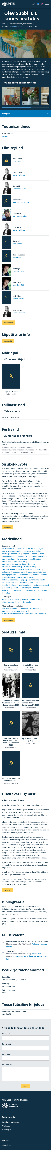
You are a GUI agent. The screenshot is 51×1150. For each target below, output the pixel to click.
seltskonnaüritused (41, 585)
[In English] (42, 4)
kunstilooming (35, 559)
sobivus (16, 588)
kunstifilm (5, 611)
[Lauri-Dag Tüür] (6, 270)
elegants (26, 554)
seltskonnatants (25, 585)
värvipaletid (26, 602)
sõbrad (36, 588)
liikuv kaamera (40, 614)
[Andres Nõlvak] (6, 297)
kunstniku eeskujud (25, 569)
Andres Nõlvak (18, 299)
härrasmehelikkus (8, 556)
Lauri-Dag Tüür (18, 271)
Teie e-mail (6, 1044)
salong (13, 585)
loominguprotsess (9, 574)
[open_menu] (47, 4)
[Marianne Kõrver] (6, 174)
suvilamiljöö (26, 588)
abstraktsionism (8, 548)
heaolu (34, 554)
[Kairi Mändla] (6, 242)
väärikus (7, 593)
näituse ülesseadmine (10, 580)
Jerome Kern (36, 954)
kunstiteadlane (19, 561)
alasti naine (30, 548)
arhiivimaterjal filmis (9, 608)
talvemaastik (30, 590)
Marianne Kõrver (16, 26)
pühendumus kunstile (37, 580)
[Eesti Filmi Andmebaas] (8, 4)
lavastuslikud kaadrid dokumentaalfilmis (17, 614)
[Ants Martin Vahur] (6, 215)
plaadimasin (35, 599)
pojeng (24, 580)
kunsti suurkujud (38, 556)
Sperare (5, 136)
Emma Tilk (17, 257)
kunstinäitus (6, 561)
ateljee (40, 548)
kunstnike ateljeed (31, 567)
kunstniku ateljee (8, 569)
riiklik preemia (35, 582)
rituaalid (5, 585)
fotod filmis (34, 608)
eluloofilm (24, 608)
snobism (7, 588)
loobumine (6, 572)
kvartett (38, 569)
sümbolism (18, 590)
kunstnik (31, 564)
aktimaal (20, 548)
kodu (28, 556)
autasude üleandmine (32, 551)
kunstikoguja (22, 559)
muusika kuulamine (40, 574)
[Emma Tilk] (6, 256)
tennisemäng (42, 590)
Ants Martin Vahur (20, 216)
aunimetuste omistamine (11, 551)
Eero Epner (17, 161)
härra (42, 554)
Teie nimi (6, 1033)
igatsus (21, 556)
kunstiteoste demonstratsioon (14, 564)
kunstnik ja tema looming (12, 567)
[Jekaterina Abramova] (6, 201)
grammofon (14, 599)
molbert (25, 599)
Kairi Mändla (17, 244)
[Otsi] (33, 4)
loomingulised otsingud (37, 572)
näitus (31, 577)
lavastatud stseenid (19, 611)
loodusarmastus (19, 572)
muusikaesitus (9, 577)
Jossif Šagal (28, 956)
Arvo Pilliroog (18, 956)
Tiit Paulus (38, 956)
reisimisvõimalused (9, 582)
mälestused (21, 577)
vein (18, 602)
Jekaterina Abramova (21, 202)
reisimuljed (23, 582)
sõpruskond (6, 590)
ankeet (4, 599)
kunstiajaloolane (8, 559)
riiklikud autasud (8, 602)
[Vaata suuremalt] (25, 44)
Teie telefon (7, 1054)
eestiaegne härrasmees (11, 554)
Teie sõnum (7, 1065)
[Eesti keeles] (38, 4)
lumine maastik (24, 574)
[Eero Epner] (6, 160)
